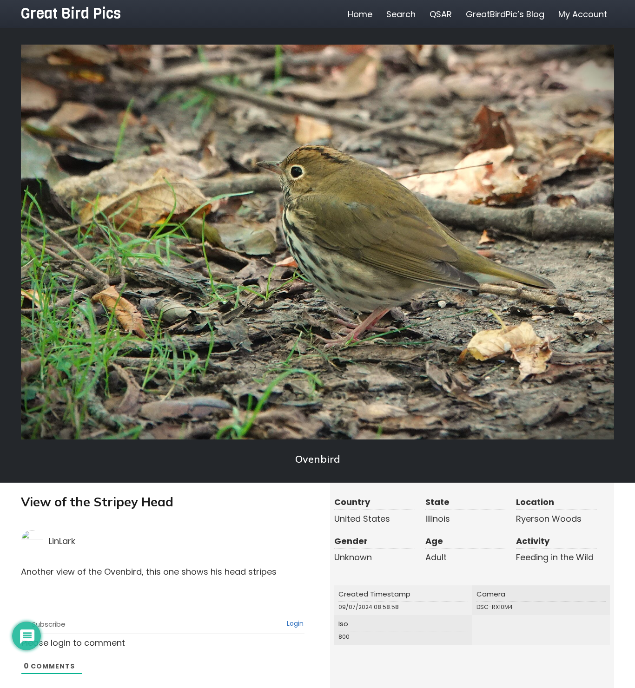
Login (294, 623)
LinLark (62, 541)
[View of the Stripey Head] (317, 242)
